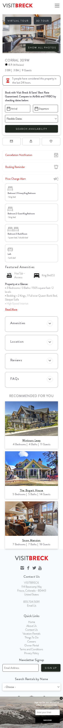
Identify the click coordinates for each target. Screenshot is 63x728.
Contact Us (31, 630)
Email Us (31, 606)
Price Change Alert (15, 179)
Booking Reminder (15, 167)
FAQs (14, 378)
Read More (11, 309)
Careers (31, 641)
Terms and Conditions (31, 649)
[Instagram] (22, 568)
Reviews (16, 360)
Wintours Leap (31, 440)
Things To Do (31, 637)
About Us (31, 626)
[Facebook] (28, 568)
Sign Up (51, 668)
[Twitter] (34, 568)
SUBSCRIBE (47, 720)
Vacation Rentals (31, 634)
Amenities (17, 323)
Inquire (12, 141)
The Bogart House (31, 490)
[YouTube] (40, 568)
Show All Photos (42, 47)
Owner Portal (31, 645)
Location (17, 341)
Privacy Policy (31, 653)
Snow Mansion (31, 540)
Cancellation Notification (18, 155)
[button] (47, 704)
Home (31, 622)
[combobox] (31, 687)
